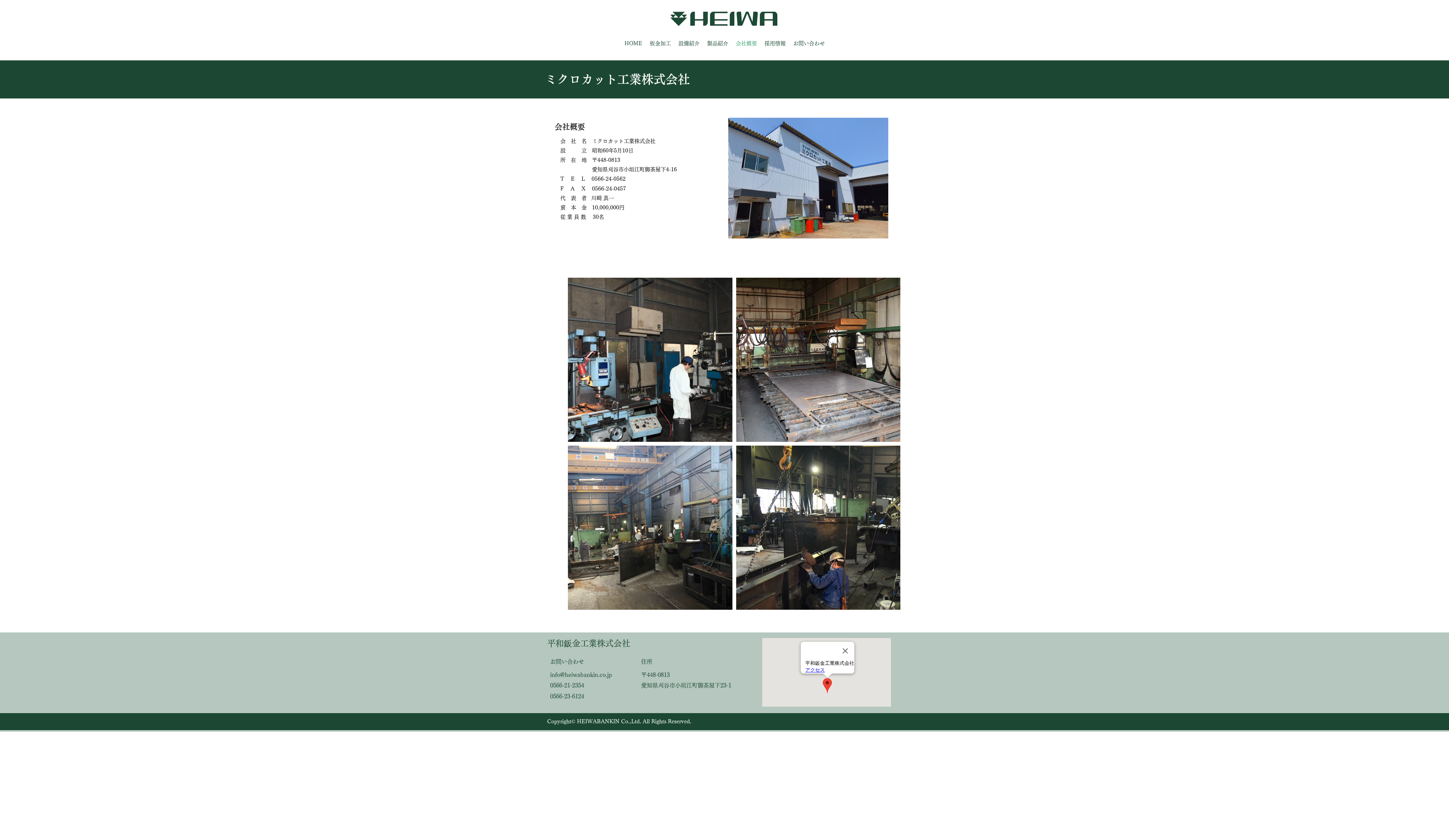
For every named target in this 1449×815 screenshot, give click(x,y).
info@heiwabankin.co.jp (581, 675)
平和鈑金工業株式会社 (588, 643)
